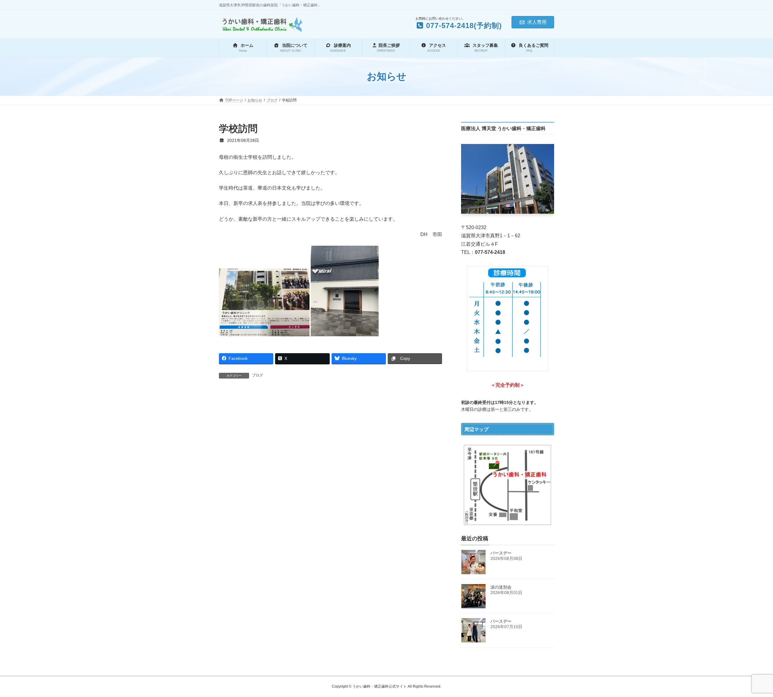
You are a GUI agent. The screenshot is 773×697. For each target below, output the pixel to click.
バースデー (501, 553)
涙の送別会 (501, 587)
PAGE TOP (750, 670)
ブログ (257, 375)
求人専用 (537, 22)
